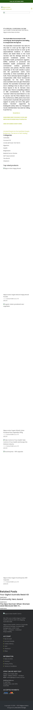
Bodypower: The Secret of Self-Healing (15, 133)
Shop (6, 651)
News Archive (8, 659)
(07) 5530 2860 (13, 674)
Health (5, 148)
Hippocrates (24, 705)
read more (3, 597)
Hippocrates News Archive (11, 32)
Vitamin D (6, 161)
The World (6, 158)
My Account (8, 639)
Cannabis (6, 138)
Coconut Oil (7, 140)
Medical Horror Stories (10, 153)
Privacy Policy (8, 664)
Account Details (9, 641)
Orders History (8, 644)
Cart (5, 646)
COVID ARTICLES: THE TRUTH (19, 30)
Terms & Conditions (10, 666)
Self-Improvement (9, 156)
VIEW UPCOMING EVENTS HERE (12, 124)
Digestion (6, 145)
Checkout (7, 648)
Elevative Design (20, 707)
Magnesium (6, 151)
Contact (7, 661)
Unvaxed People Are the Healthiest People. (16, 131)
